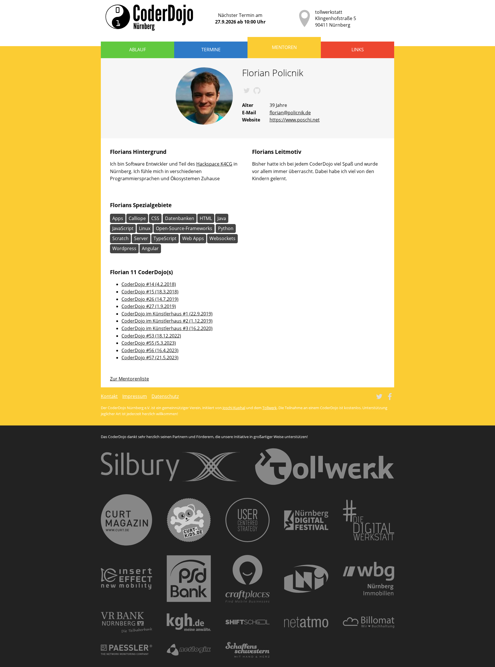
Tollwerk (269, 407)
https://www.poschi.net (295, 120)
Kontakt (109, 396)
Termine (211, 49)
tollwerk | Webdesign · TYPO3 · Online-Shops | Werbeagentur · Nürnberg (324, 466)
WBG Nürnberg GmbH (368, 578)
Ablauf (137, 49)
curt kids (189, 520)
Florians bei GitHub (257, 90)
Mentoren (284, 47)
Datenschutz (165, 396)
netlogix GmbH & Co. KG (189, 650)
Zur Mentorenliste (129, 379)
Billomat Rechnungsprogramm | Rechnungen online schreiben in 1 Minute (368, 622)
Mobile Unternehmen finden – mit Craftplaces (247, 579)
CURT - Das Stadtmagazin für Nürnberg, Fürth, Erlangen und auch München (126, 520)
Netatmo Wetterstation (306, 622)
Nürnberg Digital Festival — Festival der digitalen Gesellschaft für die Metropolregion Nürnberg (306, 520)
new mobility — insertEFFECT (126, 578)
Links (357, 49)
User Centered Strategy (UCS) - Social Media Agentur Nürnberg (247, 520)
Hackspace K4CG (214, 164)
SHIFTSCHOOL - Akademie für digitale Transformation (247, 622)
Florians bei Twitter (246, 90)
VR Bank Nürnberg (126, 622)
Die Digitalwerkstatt (368, 520)
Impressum (134, 396)
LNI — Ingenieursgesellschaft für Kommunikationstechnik (306, 579)
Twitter (379, 396)
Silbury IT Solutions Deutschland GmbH (170, 466)
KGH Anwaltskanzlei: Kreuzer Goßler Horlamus (189, 622)
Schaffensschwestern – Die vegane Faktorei (247, 650)
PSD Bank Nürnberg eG (189, 578)
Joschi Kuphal (234, 407)
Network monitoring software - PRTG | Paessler (126, 650)
